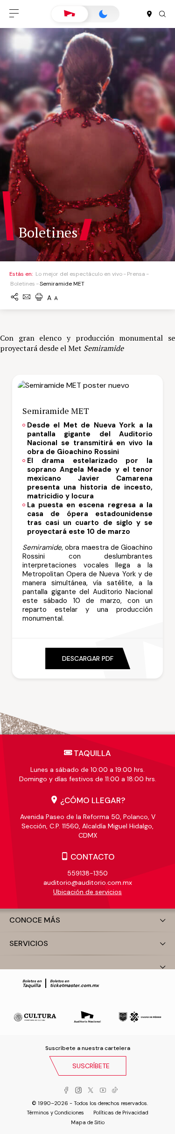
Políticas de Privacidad (120, 1112)
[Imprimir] (39, 297)
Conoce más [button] (34, 920)
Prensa (136, 274)
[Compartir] (14, 297)
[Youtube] (102, 1090)
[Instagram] (78, 1090)
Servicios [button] (28, 943)
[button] (14, 14)
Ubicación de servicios (87, 892)
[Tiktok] (115, 1090)
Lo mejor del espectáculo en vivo (78, 274)
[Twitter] (90, 1090)
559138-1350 (87, 873)
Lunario (103, 14)
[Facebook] (66, 1090)
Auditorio (69, 14)
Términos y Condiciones (55, 1112)
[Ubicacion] (149, 14)
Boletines (22, 283)
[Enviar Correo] (26, 297)
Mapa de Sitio (88, 1122)
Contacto (92, 857)
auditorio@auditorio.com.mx (87, 882)
